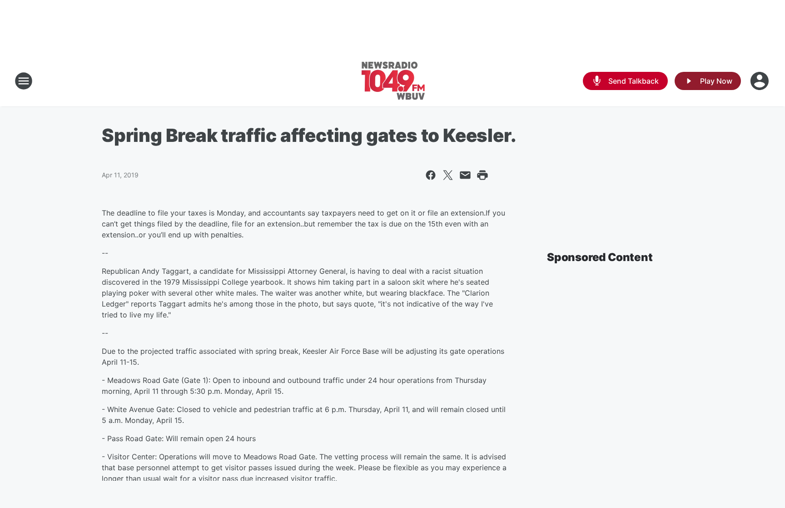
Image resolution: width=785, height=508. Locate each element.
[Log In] (760, 81)
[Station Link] (392, 81)
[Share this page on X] (448, 175)
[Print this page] (482, 175)
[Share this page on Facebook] (430, 175)
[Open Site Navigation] (24, 81)
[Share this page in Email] (465, 175)
